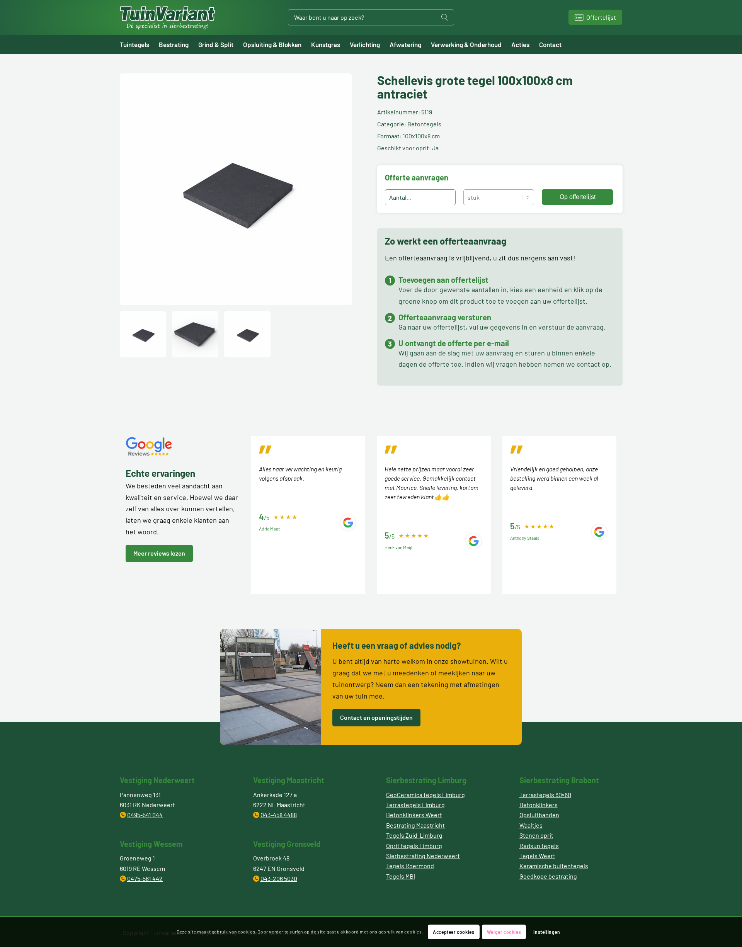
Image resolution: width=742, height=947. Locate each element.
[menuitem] (139, 44)
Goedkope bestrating (548, 876)
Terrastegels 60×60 (545, 794)
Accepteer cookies (453, 932)
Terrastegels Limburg (415, 804)
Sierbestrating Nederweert (423, 855)
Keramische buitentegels (553, 865)
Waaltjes (531, 825)
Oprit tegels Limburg (414, 845)
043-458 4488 (278, 814)
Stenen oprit (536, 835)
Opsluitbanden (539, 814)
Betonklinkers (538, 804)
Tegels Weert (537, 855)
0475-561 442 (145, 878)
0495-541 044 (145, 814)
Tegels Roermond (410, 865)
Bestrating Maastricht (415, 825)
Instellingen (546, 932)
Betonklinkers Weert (414, 814)
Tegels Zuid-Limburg (414, 835)
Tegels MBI (400, 876)
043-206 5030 (278, 878)
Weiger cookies (504, 932)
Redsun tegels (539, 845)
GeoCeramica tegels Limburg (425, 794)
